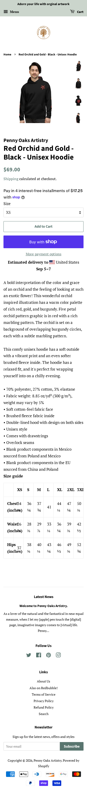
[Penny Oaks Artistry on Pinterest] (48, 656)
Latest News (43, 596)
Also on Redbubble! (43, 688)
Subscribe (72, 746)
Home (7, 54)
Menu (14, 11)
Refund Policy (44, 707)
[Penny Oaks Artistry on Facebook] (38, 656)
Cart (80, 12)
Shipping (10, 178)
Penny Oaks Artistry (47, 760)
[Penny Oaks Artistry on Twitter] (28, 656)
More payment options (43, 254)
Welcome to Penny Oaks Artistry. (43, 606)
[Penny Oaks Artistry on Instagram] (58, 656)
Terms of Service (43, 694)
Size (7, 203)
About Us (43, 681)
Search (43, 714)
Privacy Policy (44, 701)
